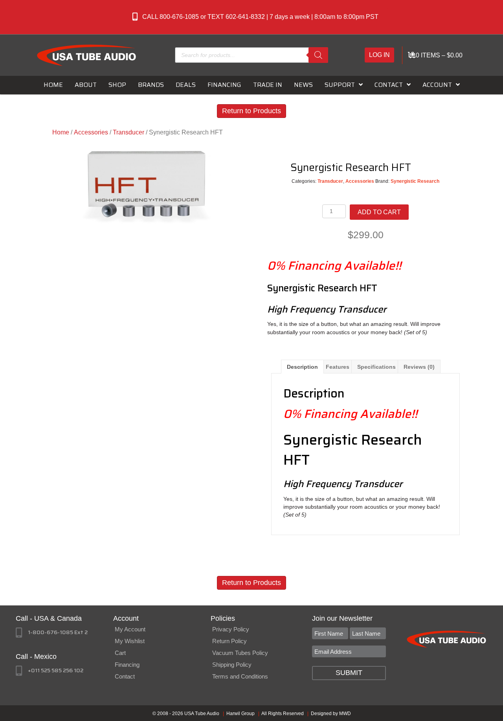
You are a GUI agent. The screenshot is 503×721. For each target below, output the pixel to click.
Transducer (128, 132)
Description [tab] (302, 367)
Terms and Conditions (240, 676)
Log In (379, 55)
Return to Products (251, 111)
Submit (349, 673)
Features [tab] (337, 367)
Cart (120, 652)
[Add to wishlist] (427, 166)
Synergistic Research (415, 181)
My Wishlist (130, 641)
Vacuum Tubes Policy (240, 652)
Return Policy (229, 641)
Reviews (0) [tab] (419, 367)
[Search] (318, 55)
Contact (125, 676)
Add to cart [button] (379, 212)
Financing (127, 664)
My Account (130, 629)
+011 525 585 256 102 (55, 670)
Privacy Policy (230, 629)
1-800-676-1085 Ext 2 (58, 632)
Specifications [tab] (376, 367)
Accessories (91, 132)
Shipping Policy (232, 664)
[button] (255, 17)
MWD (345, 713)
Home (60, 132)
